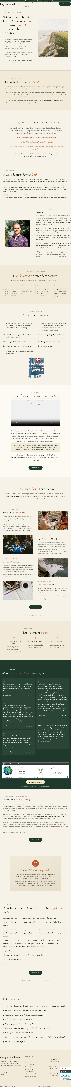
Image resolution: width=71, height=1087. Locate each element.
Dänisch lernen (53, 1064)
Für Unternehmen (4, 1072)
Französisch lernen (29, 1064)
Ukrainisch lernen (53, 1075)
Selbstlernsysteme (31, 2)
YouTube (41, 2)
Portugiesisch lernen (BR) (31, 1073)
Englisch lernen (28, 1059)
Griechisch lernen (53, 1073)
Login (27, 6)
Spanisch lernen (29, 1062)
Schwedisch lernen (54, 1061)
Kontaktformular (3, 1070)
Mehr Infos (64, 777)
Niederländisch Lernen (54, 1059)
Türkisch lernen (53, 1066)
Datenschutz (46, 1086)
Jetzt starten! (65, 4)
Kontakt (48, 2)
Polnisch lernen (53, 1068)
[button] (35, 1006)
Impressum (39, 1086)
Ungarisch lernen (53, 1071)
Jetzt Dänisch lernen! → (35, 782)
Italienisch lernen (29, 1069)
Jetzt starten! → (35, 467)
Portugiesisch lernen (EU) (31, 1076)
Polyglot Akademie (10, 4)
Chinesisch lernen (29, 1066)
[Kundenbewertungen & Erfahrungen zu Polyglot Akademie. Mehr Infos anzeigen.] (65, 1073)
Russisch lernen (29, 1071)
